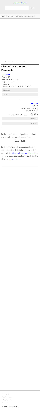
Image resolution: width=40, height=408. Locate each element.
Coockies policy (7, 397)
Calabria (7, 62)
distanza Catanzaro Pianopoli (24, 153)
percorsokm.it (15, 159)
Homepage (5, 394)
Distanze (26, 62)
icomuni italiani (20, 3)
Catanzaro (19, 62)
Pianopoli (34, 103)
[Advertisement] (20, 39)
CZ (13, 62)
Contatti (4, 403)
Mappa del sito (7, 400)
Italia (2, 62)
